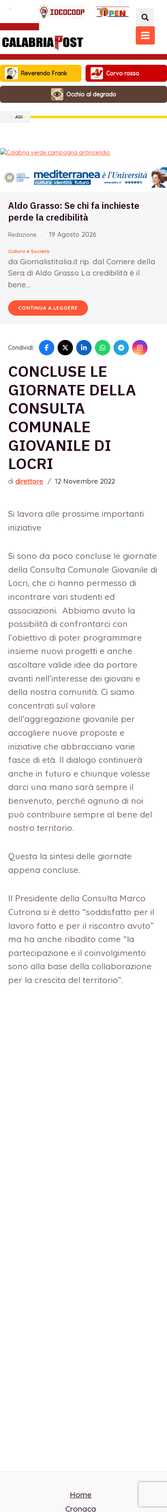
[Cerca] (145, 17)
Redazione (22, 234)
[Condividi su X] (65, 347)
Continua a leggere (48, 308)
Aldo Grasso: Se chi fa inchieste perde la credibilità (73, 211)
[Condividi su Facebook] (46, 347)
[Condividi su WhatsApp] (102, 347)
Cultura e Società (28, 251)
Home (81, 1494)
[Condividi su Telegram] (121, 347)
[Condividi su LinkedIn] (84, 347)
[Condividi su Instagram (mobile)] (140, 347)
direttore (29, 481)
